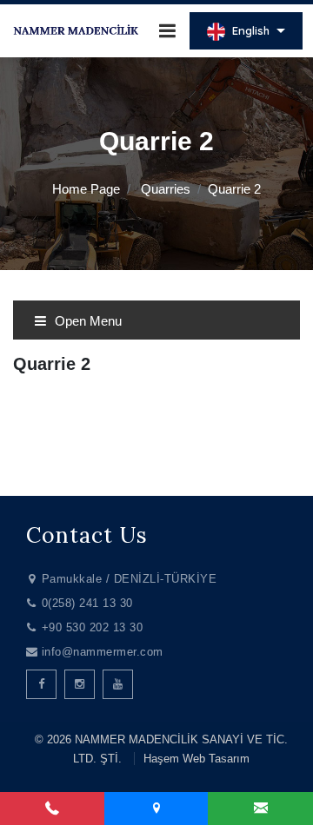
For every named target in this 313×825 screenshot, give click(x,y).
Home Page (86, 189)
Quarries (165, 189)
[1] (167, 31)
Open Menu (86, 321)
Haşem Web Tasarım (196, 758)
